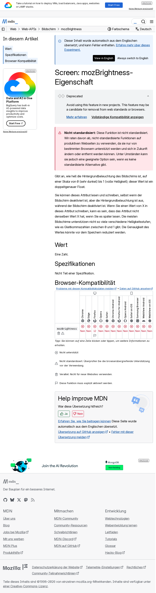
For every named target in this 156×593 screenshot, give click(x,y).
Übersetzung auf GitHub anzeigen (81, 432)
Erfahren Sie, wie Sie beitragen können (84, 421)
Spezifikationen (15, 55)
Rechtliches (135, 567)
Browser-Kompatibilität (20, 61)
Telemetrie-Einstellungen (103, 567)
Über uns (9, 518)
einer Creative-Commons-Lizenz (25, 586)
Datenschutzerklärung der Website (55, 567)
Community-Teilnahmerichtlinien (54, 573)
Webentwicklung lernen (121, 525)
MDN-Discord (63, 539)
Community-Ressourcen (70, 525)
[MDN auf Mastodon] (26, 500)
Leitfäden (111, 532)
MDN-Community (66, 518)
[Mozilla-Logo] (15, 567)
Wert (8, 49)
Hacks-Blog (113, 553)
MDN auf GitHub (65, 546)
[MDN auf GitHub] (5, 500)
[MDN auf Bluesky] (12, 500)
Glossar (110, 546)
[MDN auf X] (19, 500)
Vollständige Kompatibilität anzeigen (118, 117)
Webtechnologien (117, 518)
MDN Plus (10, 546)
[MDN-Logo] (11, 481)
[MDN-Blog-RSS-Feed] (32, 500)
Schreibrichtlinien (65, 532)
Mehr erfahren (76, 117)
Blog (6, 525)
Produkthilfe (11, 553)
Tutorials (111, 539)
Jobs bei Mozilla (14, 532)
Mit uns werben (13, 539)
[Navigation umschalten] (151, 21)
